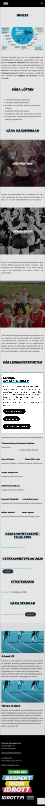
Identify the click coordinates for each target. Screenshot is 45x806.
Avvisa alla (11, 419)
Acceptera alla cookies (17, 426)
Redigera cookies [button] (14, 411)
